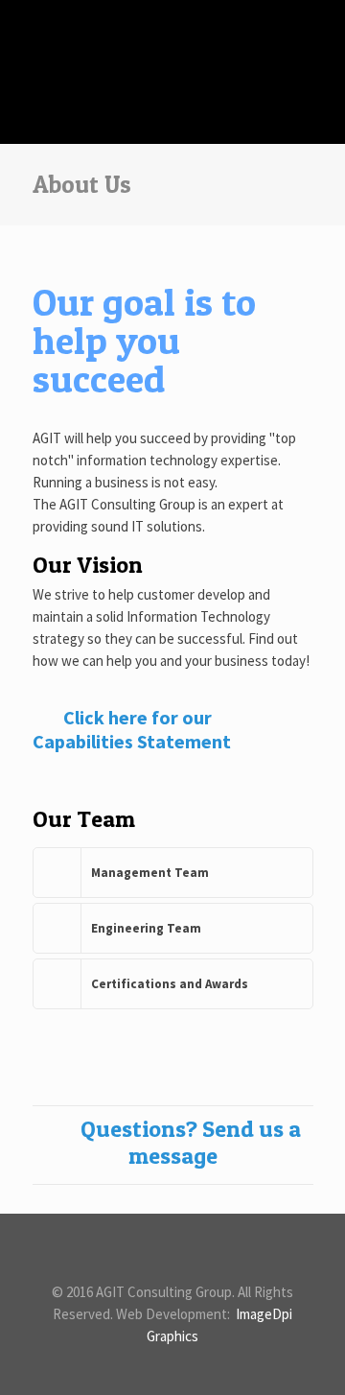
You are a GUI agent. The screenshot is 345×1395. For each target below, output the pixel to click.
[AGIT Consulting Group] (173, 43)
